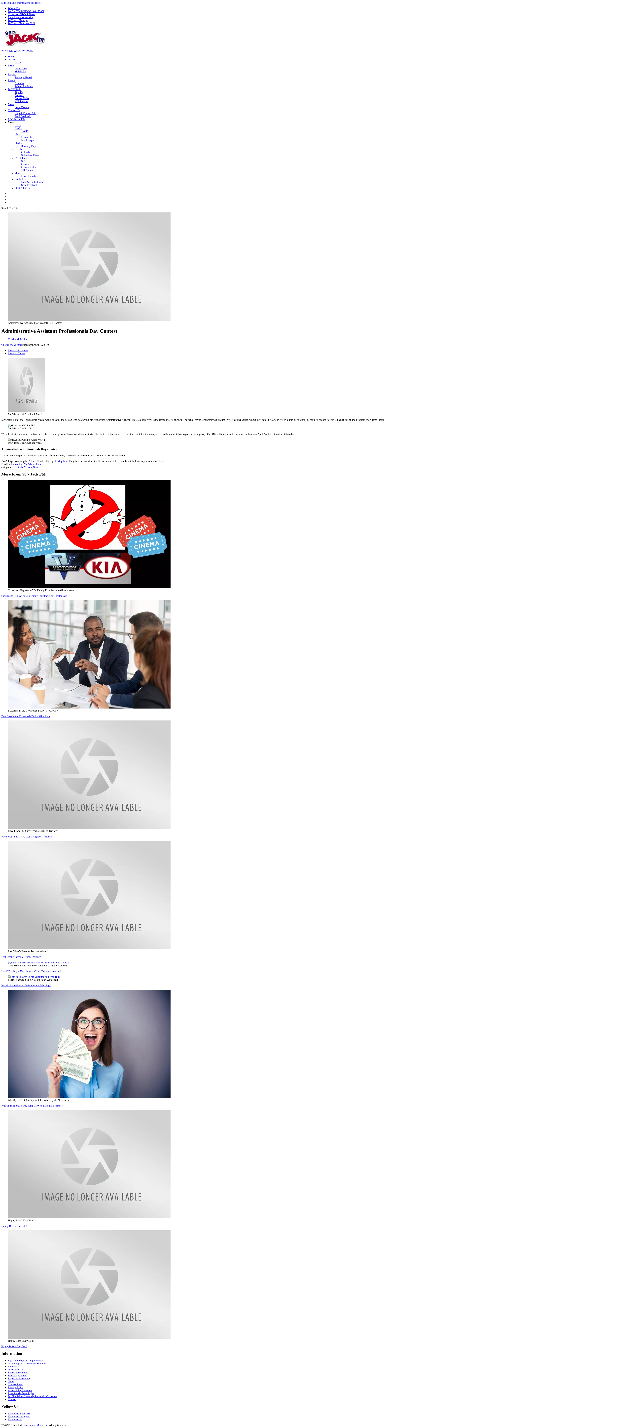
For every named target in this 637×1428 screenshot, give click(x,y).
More (11, 104)
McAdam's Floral (33, 464)
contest (19, 464)
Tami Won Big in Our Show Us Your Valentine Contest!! (31, 971)
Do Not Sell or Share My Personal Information (32, 1396)
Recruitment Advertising (21, 17)
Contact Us (14, 110)
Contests (19, 95)
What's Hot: (14, 8)
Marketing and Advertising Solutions (27, 1363)
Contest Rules (22, 98)
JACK (18, 62)
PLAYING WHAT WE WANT (18, 50)
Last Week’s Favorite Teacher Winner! (21, 956)
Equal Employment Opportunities (25, 1360)
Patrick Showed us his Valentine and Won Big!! (26, 985)
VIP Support (21, 101)
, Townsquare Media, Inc (35, 1425)
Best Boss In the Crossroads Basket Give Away (26, 716)
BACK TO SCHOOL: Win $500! (26, 11)
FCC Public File (16, 119)
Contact (12, 1399)
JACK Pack (14, 89)
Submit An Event (24, 86)
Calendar (19, 83)
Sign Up (19, 92)
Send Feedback (23, 116)
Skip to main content (12, 2)
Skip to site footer (32, 2)
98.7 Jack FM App (18, 20)
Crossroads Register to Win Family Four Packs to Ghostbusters (34, 596)
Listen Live (21, 68)
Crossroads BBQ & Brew (21, 14)
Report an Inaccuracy (19, 1378)
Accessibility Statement (20, 1390)
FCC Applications (17, 1375)
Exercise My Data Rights (21, 1393)
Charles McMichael (11, 344)
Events (11, 80)
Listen (11, 65)
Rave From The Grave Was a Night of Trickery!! (27, 836)
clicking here (60, 461)
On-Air (12, 59)
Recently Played (23, 77)
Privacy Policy (15, 1387)
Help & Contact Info (25, 113)
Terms (11, 1381)
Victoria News (31, 467)
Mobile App (21, 71)
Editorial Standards (18, 1372)
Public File (13, 1366)
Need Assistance (16, 1369)
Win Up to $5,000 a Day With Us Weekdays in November (31, 1105)
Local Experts (22, 107)
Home (11, 56)
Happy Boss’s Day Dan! (14, 1346)
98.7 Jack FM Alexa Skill (21, 23)
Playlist (12, 74)
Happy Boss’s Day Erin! (14, 1226)
